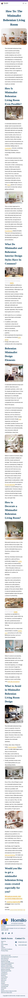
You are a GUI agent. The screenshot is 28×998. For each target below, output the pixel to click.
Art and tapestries (10, 484)
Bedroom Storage (5, 961)
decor (8, 184)
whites (20, 561)
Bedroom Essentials (6, 971)
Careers (3, 947)
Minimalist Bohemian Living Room (9, 957)
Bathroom (3, 980)
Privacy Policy (4, 950)
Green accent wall (5, 955)
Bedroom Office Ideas (6, 966)
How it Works (4, 944)
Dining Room (4, 974)
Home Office (4, 977)
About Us (3, 941)
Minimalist (3, 988)
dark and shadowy (10, 855)
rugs (20, 419)
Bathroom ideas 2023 (6, 992)
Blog (2, 946)
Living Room (4, 972)
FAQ (2, 943)
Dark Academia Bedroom (7, 963)
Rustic (2, 989)
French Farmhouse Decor (7, 967)
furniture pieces (12, 747)
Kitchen (3, 981)
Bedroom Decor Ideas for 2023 (9, 991)
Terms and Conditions (6, 949)
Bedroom (3, 975)
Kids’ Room (4, 978)
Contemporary (5, 985)
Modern (3, 983)
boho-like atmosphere (13, 681)
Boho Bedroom (5, 958)
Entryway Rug (4, 960)
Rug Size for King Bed (6, 964)
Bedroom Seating (5, 969)
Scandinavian (8, 231)
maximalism (8, 148)
